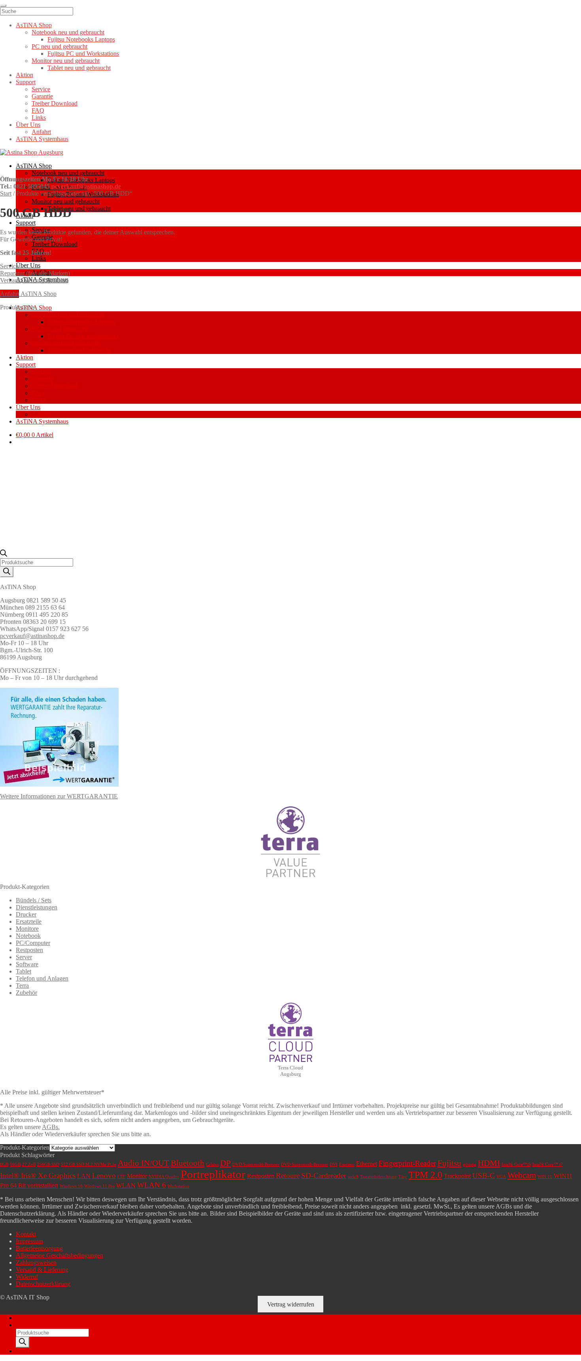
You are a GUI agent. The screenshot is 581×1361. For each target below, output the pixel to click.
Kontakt (26, 1234)
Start (5, 193)
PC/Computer (33, 942)
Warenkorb (32, 1351)
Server (24, 957)
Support (26, 222)
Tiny (402, 1177)
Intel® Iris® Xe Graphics (37, 1175)
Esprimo (347, 1164)
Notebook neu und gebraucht (68, 172)
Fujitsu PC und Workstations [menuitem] (83, 53)
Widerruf (27, 1276)
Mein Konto (31, 1317)
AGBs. (51, 1127)
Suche (23, 1324)
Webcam (521, 1175)
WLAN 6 (151, 1185)
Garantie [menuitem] (42, 96)
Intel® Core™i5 (516, 1164)
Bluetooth (187, 1163)
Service (9, 266)
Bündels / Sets (33, 900)
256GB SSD (48, 1164)
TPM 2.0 (425, 1175)
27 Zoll (29, 1164)
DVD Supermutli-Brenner (304, 1164)
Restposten (29, 950)
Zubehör (26, 992)
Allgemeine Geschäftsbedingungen (59, 1255)
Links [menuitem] (39, 117)
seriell (353, 1177)
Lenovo (104, 1175)
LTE (121, 1177)
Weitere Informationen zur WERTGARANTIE (59, 796)
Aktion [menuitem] (24, 75)
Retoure (288, 1175)
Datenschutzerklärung (43, 1283)
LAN (84, 1176)
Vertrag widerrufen (290, 1304)
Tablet (23, 971)
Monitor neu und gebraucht (66, 201)
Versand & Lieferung (42, 1269)
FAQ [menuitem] (38, 110)
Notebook (28, 935)
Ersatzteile (29, 921)
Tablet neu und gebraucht (79, 208)
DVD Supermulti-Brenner (255, 1164)
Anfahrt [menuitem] (41, 131)
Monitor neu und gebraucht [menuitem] (66, 60)
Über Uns (28, 265)
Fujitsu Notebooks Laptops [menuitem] (81, 39)
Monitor (137, 1176)
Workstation (178, 1186)
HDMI (489, 1163)
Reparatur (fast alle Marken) (35, 273)
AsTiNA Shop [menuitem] (34, 25)
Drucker (26, 914)
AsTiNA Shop (34, 165)
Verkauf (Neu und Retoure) (34, 280)
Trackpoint (457, 1176)
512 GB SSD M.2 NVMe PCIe (88, 1164)
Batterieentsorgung (39, 1248)
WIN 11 (545, 1177)
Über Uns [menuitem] (28, 124)
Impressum (29, 1241)
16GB (15, 1164)
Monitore (27, 928)
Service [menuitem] (41, 89)
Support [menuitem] (26, 82)
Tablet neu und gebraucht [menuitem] (79, 67)
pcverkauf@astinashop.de (86, 186)
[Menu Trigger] (3, 5)
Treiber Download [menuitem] (54, 103)
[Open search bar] (3, 554)
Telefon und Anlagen (42, 978)
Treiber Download (54, 244)
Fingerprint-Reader (407, 1163)
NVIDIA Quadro (164, 1177)
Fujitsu (449, 1163)
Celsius (212, 1164)
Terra (22, 985)
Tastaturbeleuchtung (378, 1177)
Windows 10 (71, 1186)
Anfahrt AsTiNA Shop (28, 293)
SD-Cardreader (323, 1175)
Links (39, 258)
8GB (4, 1164)
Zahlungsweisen (36, 1262)
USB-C (483, 1175)
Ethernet (366, 1163)
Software (27, 964)
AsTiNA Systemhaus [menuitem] (42, 139)
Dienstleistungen (36, 907)
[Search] (6, 572)
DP (225, 1163)
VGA (501, 1177)
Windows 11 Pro (99, 1186)
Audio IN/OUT (143, 1163)
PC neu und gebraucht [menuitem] (59, 46)
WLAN (126, 1185)
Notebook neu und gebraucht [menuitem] (68, 32)
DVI (334, 1164)
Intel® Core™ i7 (547, 1164)
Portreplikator (213, 1174)
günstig (469, 1164)
